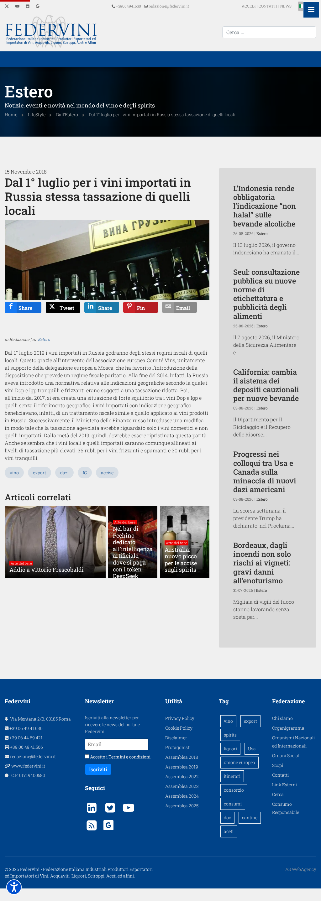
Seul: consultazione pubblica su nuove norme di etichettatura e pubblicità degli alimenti (266, 294)
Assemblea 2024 (182, 796)
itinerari (232, 776)
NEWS (286, 5)
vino (14, 473)
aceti (229, 831)
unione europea (239, 762)
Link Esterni (284, 785)
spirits (230, 735)
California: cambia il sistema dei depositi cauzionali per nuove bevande (266, 385)
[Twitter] (7, 5)
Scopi (277, 765)
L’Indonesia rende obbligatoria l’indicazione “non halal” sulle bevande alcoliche (264, 205)
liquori (230, 749)
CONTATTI (268, 5)
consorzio (234, 790)
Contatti (280, 775)
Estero (44, 339)
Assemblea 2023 (182, 786)
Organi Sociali (286, 755)
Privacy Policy (179, 718)
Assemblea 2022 (182, 776)
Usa (252, 749)
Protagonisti (178, 747)
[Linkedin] (27, 5)
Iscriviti (98, 769)
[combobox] (269, 32)
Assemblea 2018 (181, 757)
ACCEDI (249, 5)
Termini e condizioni (129, 757)
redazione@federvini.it (169, 5)
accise (107, 473)
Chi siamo (282, 718)
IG (85, 473)
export (39, 473)
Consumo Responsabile (285, 808)
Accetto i (119, 757)
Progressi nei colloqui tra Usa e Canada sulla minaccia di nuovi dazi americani (264, 471)
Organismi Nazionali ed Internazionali (293, 742)
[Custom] (37, 5)
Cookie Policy (178, 728)
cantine (249, 817)
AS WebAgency (300, 869)
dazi (64, 473)
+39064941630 (128, 5)
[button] (14, 887)
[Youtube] (17, 5)
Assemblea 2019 (181, 767)
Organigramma (288, 728)
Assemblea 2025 (181, 806)
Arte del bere (21, 563)
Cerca (278, 794)
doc (227, 817)
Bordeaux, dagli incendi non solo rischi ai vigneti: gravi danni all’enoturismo (262, 562)
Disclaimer (176, 738)
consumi (233, 804)
